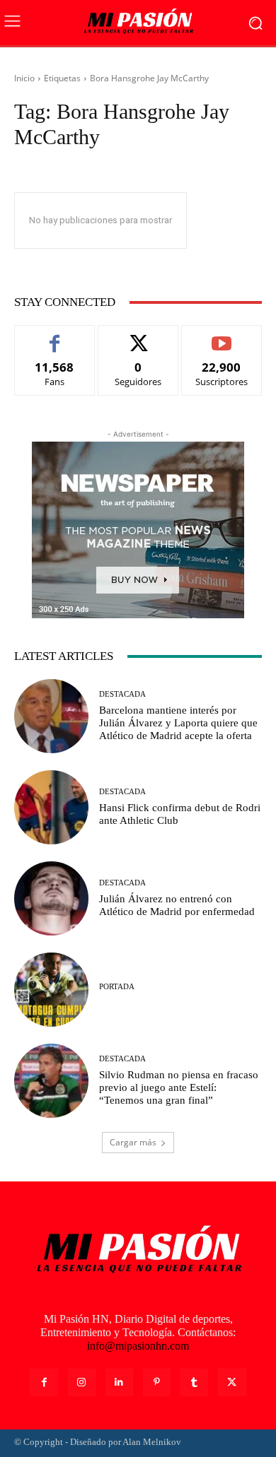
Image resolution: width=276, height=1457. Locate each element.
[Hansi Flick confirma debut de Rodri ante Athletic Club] (51, 807)
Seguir (138, 336)
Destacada (122, 694)
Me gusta (54, 336)
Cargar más (133, 1142)
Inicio (24, 78)
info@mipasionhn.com (138, 1346)
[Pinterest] (157, 1382)
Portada (116, 987)
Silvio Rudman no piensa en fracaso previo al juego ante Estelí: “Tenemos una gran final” (178, 1087)
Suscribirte (221, 336)
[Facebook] (43, 1382)
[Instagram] (82, 1382)
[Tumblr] (194, 1382)
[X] (232, 1382)
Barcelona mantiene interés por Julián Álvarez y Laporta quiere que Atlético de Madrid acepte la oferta (178, 722)
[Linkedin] (119, 1382)
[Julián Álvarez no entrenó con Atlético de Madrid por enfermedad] (51, 898)
